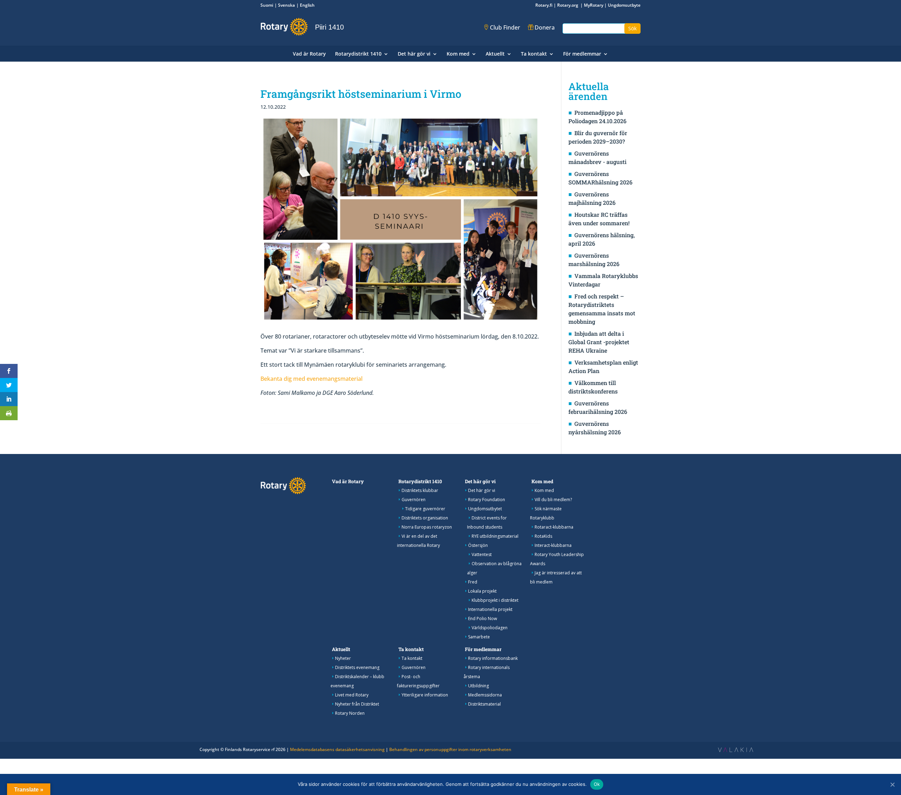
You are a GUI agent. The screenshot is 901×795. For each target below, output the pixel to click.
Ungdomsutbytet (485, 509)
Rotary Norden (350, 713)
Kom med (458, 54)
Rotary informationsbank (493, 658)
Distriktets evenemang (357, 667)
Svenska (286, 5)
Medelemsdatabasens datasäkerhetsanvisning (337, 749)
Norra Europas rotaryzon (427, 527)
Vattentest (482, 554)
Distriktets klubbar (420, 490)
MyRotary (593, 5)
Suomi (266, 5)
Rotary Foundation (486, 500)
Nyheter (343, 658)
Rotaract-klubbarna (554, 527)
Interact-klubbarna (553, 545)
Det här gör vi (414, 54)
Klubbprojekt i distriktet (495, 600)
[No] (892, 784)
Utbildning (478, 686)
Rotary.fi (544, 5)
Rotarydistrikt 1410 (358, 54)
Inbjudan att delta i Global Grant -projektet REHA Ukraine (598, 342)
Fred (472, 582)
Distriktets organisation (425, 518)
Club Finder (505, 27)
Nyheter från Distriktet (357, 704)
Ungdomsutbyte (624, 5)
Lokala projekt (482, 591)
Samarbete (479, 637)
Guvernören (414, 500)
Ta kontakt (534, 54)
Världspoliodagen (490, 628)
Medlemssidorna (485, 695)
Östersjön (478, 545)
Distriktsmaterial (484, 704)
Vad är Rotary (309, 54)
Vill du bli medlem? (553, 500)
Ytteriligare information (425, 695)
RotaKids (543, 536)
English (307, 5)
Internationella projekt (490, 609)
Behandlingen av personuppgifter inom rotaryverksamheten (450, 749)
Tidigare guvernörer (425, 509)
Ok (597, 784)
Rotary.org (568, 5)
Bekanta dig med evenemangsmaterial (311, 379)
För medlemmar (582, 54)
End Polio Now (482, 619)
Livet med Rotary (351, 695)
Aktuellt (495, 54)
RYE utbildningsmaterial (495, 536)
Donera (545, 27)
